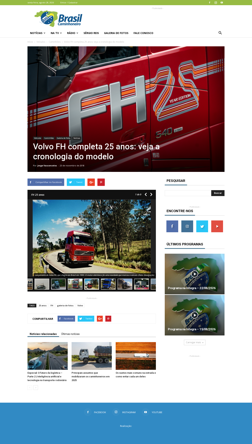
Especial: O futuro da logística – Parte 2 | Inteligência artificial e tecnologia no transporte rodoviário (47, 376)
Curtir (172, 221)
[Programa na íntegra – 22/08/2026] (195, 274)
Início (30, 41)
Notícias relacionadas (43, 333)
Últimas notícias (70, 333)
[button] (220, 33)
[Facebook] (209, 2)
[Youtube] (222, 2)
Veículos (41, 41)
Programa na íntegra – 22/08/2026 (191, 288)
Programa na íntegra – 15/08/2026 (191, 329)
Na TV (55, 33)
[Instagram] (215, 2)
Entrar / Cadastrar (69, 2)
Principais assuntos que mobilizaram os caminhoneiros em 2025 (91, 376)
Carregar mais (193, 342)
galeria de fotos (65, 305)
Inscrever (217, 221)
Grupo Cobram (126, 432)
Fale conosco (143, 33)
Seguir (187, 221)
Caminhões (55, 41)
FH (52, 305)
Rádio (71, 33)
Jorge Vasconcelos (47, 165)
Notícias (36, 33)
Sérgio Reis (91, 33)
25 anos (42, 305)
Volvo (80, 305)
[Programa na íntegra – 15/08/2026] (195, 315)
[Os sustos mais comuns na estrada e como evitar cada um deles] (136, 356)
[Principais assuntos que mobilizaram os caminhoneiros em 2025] (92, 356)
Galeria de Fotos (116, 33)
